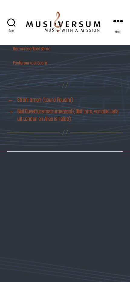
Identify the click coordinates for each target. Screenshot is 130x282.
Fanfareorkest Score (30, 63)
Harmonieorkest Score (31, 48)
